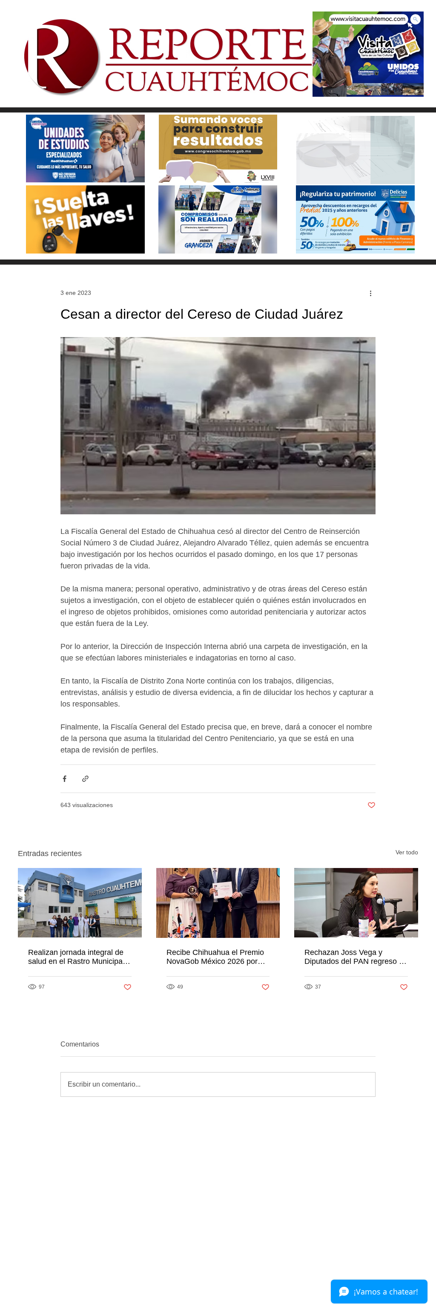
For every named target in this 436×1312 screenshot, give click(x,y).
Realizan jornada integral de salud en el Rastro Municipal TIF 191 (76, 957)
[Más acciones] (370, 293)
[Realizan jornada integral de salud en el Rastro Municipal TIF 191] (80, 902)
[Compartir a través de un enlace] (85, 779)
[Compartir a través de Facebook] (64, 779)
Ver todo (407, 852)
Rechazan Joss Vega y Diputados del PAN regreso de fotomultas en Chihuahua (355, 957)
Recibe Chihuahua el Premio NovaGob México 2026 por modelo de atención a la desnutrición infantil (215, 957)
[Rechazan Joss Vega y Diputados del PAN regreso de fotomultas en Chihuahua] (356, 902)
